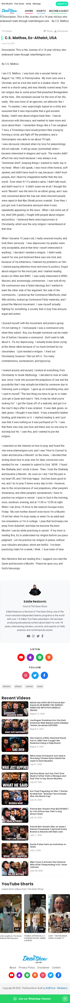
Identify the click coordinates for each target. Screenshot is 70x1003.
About (12, 967)
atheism (6, 686)
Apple (30, 657)
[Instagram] (33, 636)
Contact (56, 967)
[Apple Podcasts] (19, 975)
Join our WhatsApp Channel (34, 998)
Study (28, 4)
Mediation (62, 988)
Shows (29, 11)
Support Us (62, 4)
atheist (18, 686)
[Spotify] (27, 975)
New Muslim (7, 4)
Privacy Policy (27, 967)
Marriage (37, 4)
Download (62, 31)
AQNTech (51, 988)
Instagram (25, 675)
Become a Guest (59, 11)
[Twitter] (38, 636)
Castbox (49, 657)
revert (39, 686)
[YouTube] (28, 636)
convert (29, 686)
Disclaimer (43, 967)
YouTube (21, 657)
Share (50, 31)
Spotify (39, 657)
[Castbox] (35, 975)
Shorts (41, 11)
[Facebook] (42, 636)
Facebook (44, 675)
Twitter (35, 675)
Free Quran (19, 4)
